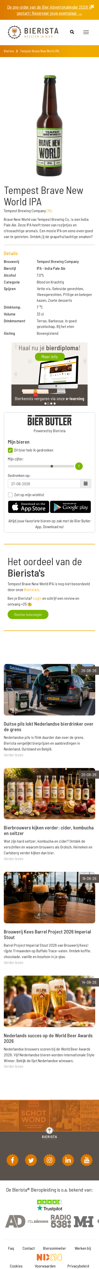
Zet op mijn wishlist (29, 494)
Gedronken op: (19, 475)
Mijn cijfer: (16, 459)
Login (37, 598)
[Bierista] (29, 32)
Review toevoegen (28, 614)
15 (49, 210)
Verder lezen (13, 754)
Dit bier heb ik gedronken (33, 450)
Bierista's (31, 589)
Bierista (9, 51)
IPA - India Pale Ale (51, 268)
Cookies (16, 1265)
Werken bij (83, 1248)
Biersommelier (54, 1248)
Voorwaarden (45, 1265)
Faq (11, 1248)
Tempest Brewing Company (58, 261)
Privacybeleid (78, 1265)
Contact (29, 1248)
